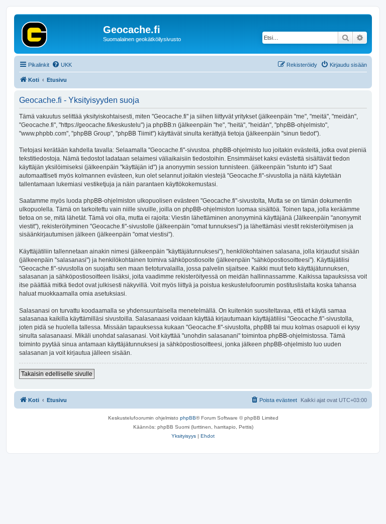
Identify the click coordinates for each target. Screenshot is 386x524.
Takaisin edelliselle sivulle (56, 373)
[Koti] (60, 33)
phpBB (188, 418)
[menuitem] (62, 65)
